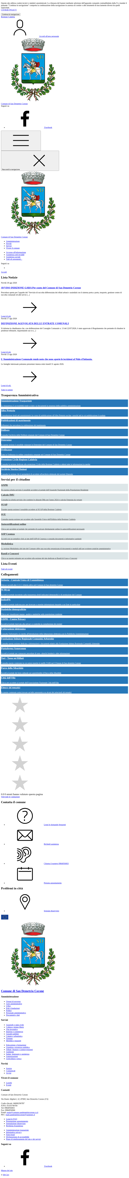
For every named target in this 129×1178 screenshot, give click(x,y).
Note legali (10, 1135)
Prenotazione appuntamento (17, 1121)
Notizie (9, 1068)
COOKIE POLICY (9, 10)
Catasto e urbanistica (14, 1036)
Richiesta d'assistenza (14, 1126)
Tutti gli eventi (6, 569)
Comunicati (10, 1071)
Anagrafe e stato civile (15, 1025)
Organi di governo (13, 1001)
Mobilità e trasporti (13, 1041)
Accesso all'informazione (16, 252)
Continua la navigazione (10, 14)
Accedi (4, 272)
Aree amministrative (14, 1004)
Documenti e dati (13, 1015)
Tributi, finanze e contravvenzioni (19, 1049)
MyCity (6, 1175)
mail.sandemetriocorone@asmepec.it (20, 1115)
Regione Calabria (8, 17)
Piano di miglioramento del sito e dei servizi (23, 1139)
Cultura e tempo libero (15, 1027)
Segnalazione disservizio (16, 1123)
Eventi (8, 1085)
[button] (13, 241)
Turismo (9, 1038)
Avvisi (8, 1073)
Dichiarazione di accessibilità (17, 1137)
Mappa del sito (7, 1170)
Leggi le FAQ (11, 1119)
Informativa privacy (14, 1132)
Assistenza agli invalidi (15, 255)
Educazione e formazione (16, 1045)
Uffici (8, 1006)
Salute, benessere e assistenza (17, 1054)
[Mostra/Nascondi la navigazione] (21, 141)
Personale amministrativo (16, 1013)
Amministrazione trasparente (17, 1130)
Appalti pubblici (12, 1034)
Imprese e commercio (14, 1032)
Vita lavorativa (12, 1029)
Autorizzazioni (12, 1056)
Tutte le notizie (7, 390)
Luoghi (9, 1083)
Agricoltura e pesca (13, 1059)
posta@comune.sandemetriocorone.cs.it (22, 1112)
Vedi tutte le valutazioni (10, 797)
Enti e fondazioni (13, 1008)
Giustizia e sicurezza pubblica (18, 1047)
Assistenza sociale (13, 257)
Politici (9, 1010)
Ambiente (10, 1052)
